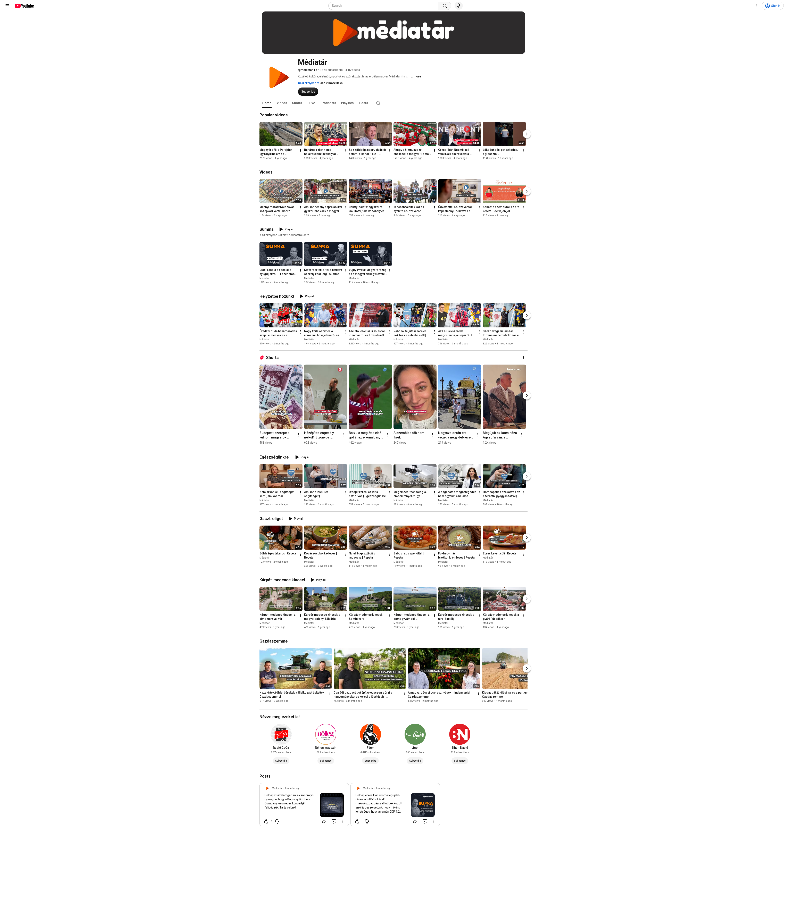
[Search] (444, 6)
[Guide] (7, 5)
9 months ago (292, 788)
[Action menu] (342, 821)
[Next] (527, 134)
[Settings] (756, 5)
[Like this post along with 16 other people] (266, 821)
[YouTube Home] (24, 5)
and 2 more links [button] (331, 83)
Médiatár (264, 278)
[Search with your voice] (459, 6)
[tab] (267, 103)
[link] (304, 806)
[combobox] (384, 5)
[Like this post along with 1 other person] (357, 821)
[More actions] (300, 150)
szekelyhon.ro (310, 83)
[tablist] (393, 103)
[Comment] (334, 821)
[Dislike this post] (277, 821)
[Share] (324, 821)
